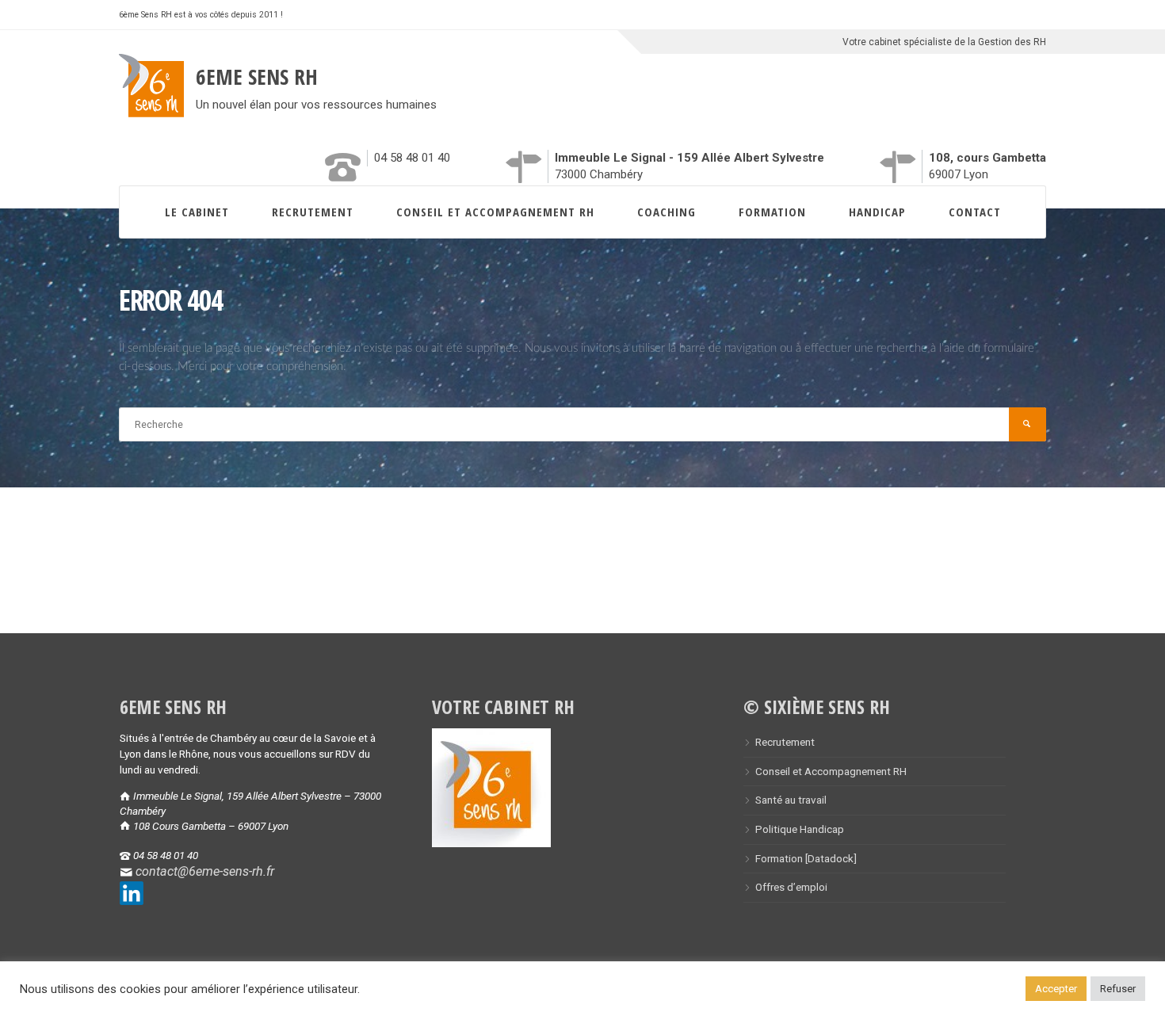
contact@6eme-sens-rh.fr (205, 871)
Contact (975, 212)
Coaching (666, 212)
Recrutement (312, 212)
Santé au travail (791, 799)
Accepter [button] (1056, 989)
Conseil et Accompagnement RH (495, 212)
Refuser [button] (1118, 989)
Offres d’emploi (791, 886)
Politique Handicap (799, 829)
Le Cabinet (197, 212)
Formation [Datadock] (806, 858)
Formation (772, 212)
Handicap (877, 212)
